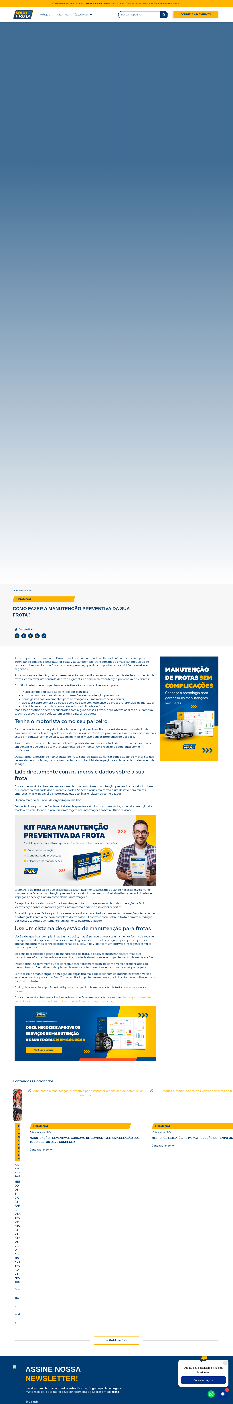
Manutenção (23, 599)
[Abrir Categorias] (91, 14)
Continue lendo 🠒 (41, 1150)
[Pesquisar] (164, 14)
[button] (17, 635)
